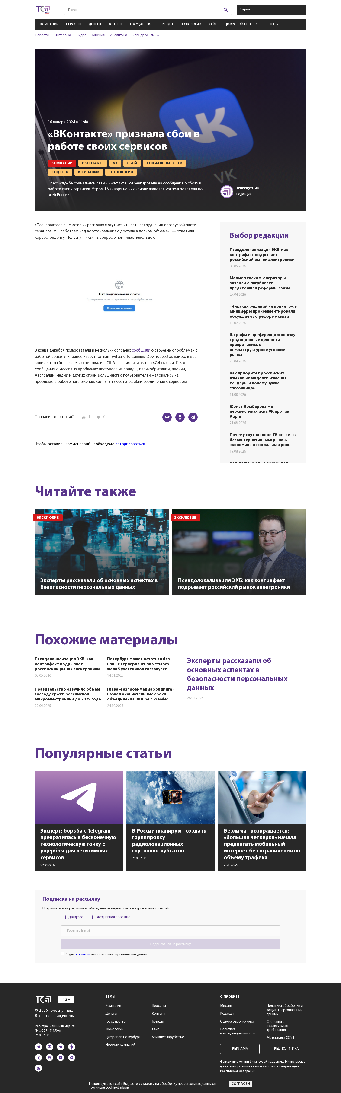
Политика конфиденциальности (237, 1031)
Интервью (62, 35)
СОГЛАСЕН (240, 1084)
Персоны (73, 24)
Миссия (226, 1006)
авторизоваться (130, 444)
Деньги (95, 24)
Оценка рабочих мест (237, 1021)
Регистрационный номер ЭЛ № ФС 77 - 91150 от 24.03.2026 (55, 1030)
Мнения (98, 35)
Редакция (227, 1014)
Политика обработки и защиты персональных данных (285, 1010)
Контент (116, 24)
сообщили (141, 350)
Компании (49, 24)
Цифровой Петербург (243, 24)
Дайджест (76, 917)
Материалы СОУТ (280, 1038)
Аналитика (118, 35)
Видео (82, 35)
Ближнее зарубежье (168, 1037)
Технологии (190, 24)
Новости (42, 35)
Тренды (166, 24)
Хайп (213, 24)
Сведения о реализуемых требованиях (277, 1026)
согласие (83, 954)
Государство (141, 24)
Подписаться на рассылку (170, 944)
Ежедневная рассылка (112, 917)
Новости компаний (120, 1045)
